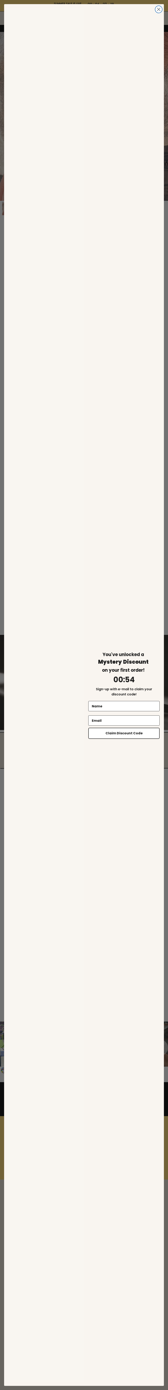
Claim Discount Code (124, 733)
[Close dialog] (158, 9)
